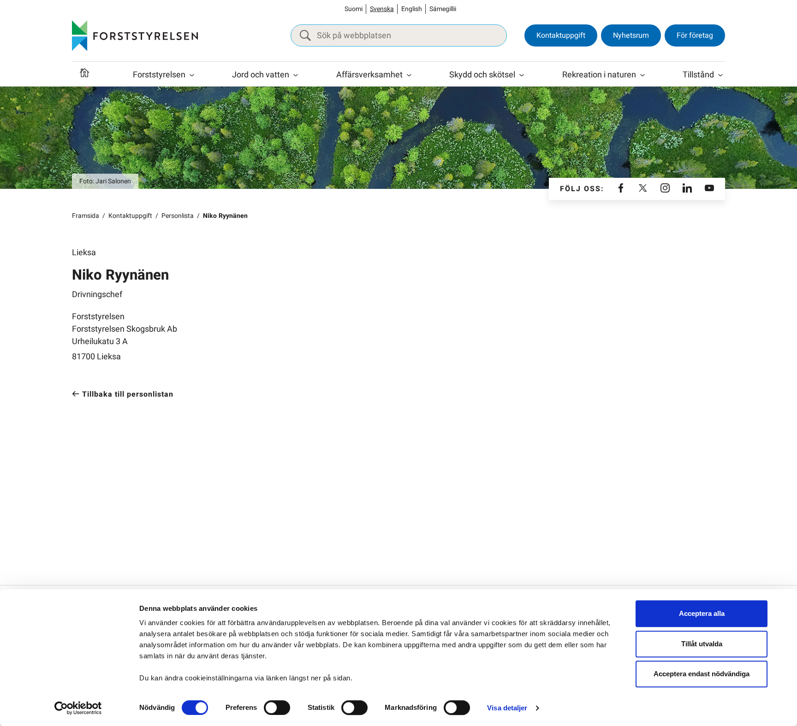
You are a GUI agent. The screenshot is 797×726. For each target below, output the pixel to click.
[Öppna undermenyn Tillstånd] (720, 75)
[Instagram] (665, 189)
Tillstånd (698, 75)
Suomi (354, 9)
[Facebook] (621, 189)
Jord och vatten (260, 75)
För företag (695, 35)
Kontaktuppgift (560, 35)
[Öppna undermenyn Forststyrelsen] (191, 75)
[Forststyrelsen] (135, 35)
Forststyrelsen (159, 75)
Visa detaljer (507, 708)
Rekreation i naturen (599, 75)
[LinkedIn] (687, 189)
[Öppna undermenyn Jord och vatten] (295, 75)
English (411, 9)
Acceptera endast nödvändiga (701, 674)
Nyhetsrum (631, 35)
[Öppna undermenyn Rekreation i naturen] (642, 75)
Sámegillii (442, 9)
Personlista (177, 216)
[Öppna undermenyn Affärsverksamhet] (409, 75)
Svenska (382, 9)
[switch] (277, 707)
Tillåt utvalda (701, 644)
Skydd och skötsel (482, 75)
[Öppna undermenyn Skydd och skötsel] (521, 75)
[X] (643, 189)
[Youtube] (709, 189)
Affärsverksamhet (369, 75)
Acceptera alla (702, 613)
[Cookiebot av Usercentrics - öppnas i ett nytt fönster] (78, 708)
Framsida (85, 216)
